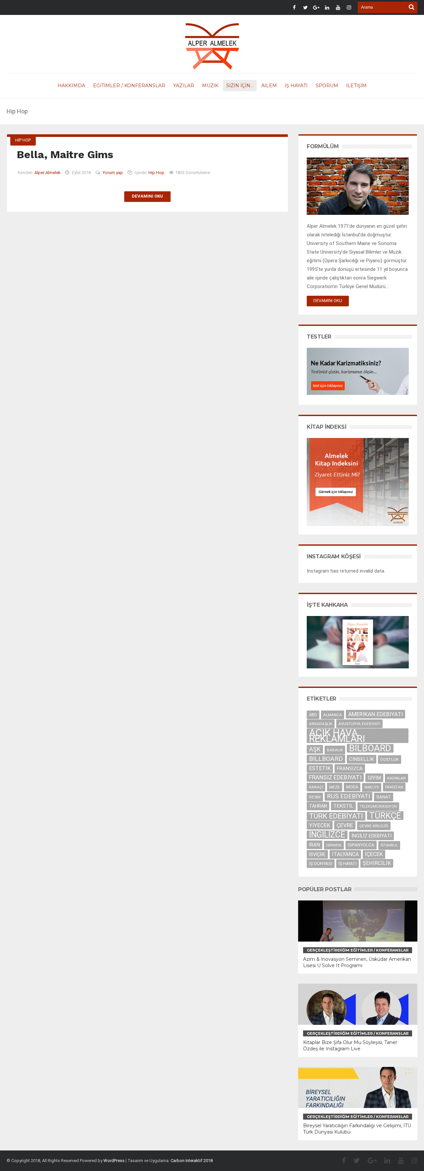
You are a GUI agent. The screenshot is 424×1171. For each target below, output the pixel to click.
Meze (334, 787)
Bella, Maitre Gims (65, 154)
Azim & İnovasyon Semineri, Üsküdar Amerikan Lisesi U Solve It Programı (357, 962)
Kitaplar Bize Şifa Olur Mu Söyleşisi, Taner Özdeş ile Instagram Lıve (350, 1045)
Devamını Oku (147, 196)
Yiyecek (319, 825)
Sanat (383, 796)
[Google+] (369, 1160)
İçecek (374, 854)
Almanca (332, 714)
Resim (315, 797)
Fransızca (350, 768)
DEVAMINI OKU (327, 300)
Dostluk (389, 759)
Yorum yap (113, 172)
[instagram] (411, 1160)
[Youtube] (397, 1160)
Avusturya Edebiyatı (359, 723)
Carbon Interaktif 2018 (192, 1160)
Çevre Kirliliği (373, 826)
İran (314, 845)
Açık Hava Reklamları (337, 735)
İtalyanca (345, 854)
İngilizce (327, 835)
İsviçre (317, 854)
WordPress (114, 1160)
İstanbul (389, 845)
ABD (313, 714)
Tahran (318, 806)
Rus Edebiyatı (348, 796)
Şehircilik (377, 863)
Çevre (345, 825)
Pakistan (394, 787)
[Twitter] (353, 1160)
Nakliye (371, 787)
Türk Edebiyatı (336, 816)
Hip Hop (23, 140)
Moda (352, 786)
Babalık (335, 750)
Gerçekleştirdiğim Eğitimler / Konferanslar (357, 950)
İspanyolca (361, 844)
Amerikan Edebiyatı (375, 714)
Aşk (315, 749)
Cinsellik (361, 759)
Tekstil (343, 806)
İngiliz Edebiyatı (371, 836)
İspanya (334, 845)
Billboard (326, 759)
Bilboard (370, 748)
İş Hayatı (347, 863)
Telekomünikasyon (378, 806)
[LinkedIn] (384, 1160)
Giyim (374, 778)
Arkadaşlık (320, 723)
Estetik (320, 768)
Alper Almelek (47, 172)
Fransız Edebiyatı (335, 777)
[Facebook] (340, 1160)
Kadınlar (396, 778)
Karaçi (316, 787)
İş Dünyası (320, 863)
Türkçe (385, 815)
